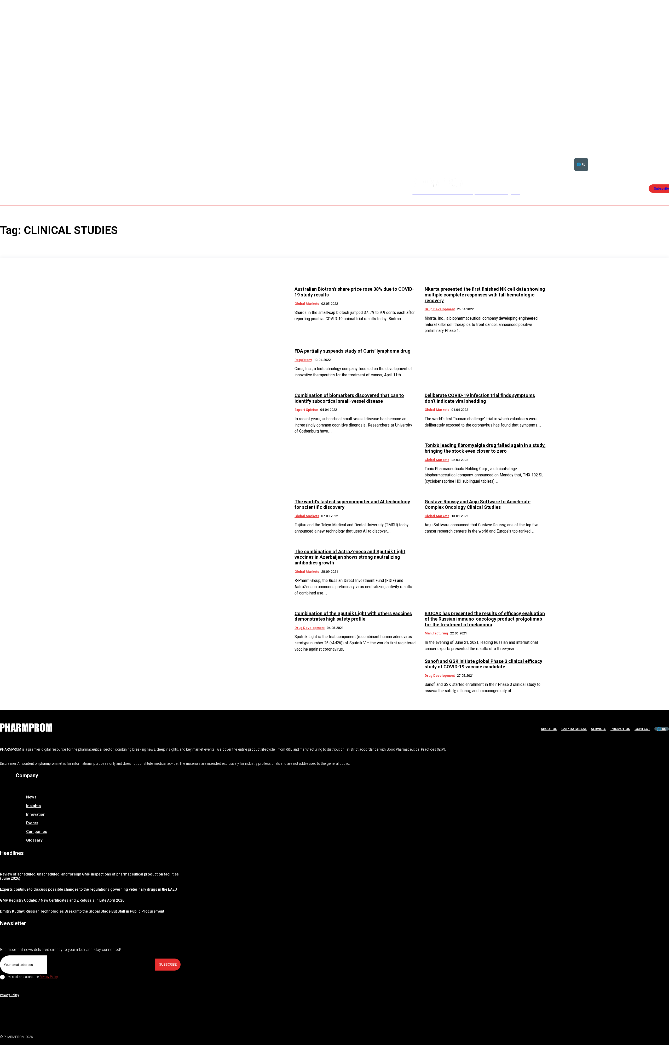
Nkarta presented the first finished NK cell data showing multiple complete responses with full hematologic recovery (485, 294)
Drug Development (440, 309)
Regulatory (303, 360)
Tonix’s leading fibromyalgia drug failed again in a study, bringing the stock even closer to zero (485, 448)
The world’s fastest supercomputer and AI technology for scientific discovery (352, 504)
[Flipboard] (654, 1036)
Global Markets (307, 304)
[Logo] (26, 727)
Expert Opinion (306, 410)
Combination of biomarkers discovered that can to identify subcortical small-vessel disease (349, 398)
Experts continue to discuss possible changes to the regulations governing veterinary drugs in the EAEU (88, 889)
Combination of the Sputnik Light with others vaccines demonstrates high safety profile (353, 616)
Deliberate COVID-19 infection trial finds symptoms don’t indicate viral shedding (480, 398)
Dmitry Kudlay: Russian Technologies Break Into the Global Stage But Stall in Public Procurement (82, 911)
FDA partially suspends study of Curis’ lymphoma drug (353, 351)
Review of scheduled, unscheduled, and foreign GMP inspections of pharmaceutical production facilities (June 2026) (89, 876)
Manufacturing (436, 633)
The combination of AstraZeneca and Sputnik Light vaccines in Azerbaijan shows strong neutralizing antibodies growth (350, 557)
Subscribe (168, 964)
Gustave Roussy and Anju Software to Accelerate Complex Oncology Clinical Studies (477, 504)
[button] (651, 158)
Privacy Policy (48, 977)
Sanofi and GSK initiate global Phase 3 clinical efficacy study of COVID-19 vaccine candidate (483, 664)
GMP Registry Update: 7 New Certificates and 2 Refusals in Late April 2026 (62, 900)
